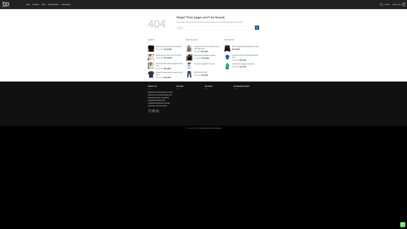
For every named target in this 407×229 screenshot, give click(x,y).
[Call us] (157, 111)
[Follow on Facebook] (150, 111)
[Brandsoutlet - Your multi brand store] (12, 4)
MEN (27, 4)
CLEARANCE (66, 4)
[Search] (381, 4)
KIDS (43, 4)
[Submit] (257, 28)
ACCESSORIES (53, 4)
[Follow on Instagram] (153, 111)
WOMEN (35, 4)
